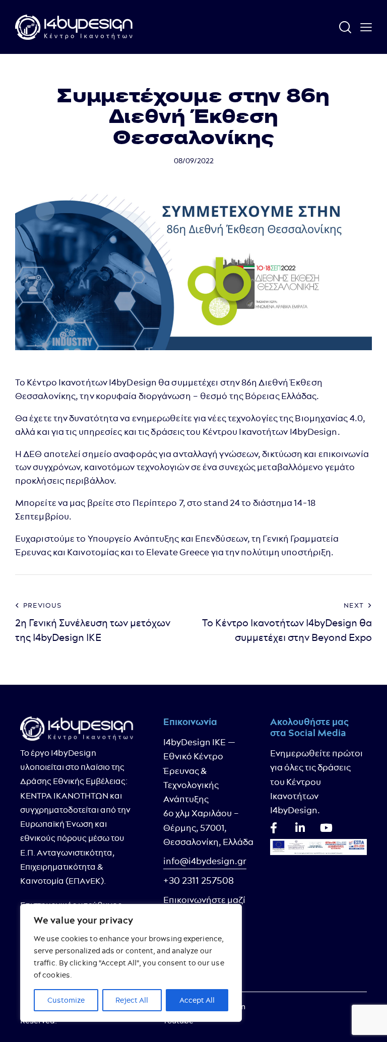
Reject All (131, 1000)
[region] (131, 963)
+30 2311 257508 (198, 880)
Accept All (197, 1000)
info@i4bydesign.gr (204, 861)
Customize (66, 1000)
